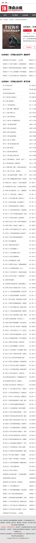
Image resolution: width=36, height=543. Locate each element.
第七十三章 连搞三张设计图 (11, 155)
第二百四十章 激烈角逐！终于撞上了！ (14, 318)
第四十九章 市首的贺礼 (9, 132)
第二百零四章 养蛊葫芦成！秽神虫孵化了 (14, 284)
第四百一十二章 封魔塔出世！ (11, 486)
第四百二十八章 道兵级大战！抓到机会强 (14, 75)
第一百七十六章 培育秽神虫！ (11, 256)
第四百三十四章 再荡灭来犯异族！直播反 (14, 68)
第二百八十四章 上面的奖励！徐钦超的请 (14, 361)
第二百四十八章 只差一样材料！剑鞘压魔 (14, 326)
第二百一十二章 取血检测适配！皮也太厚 (14, 291)
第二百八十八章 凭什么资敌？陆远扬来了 (14, 365)
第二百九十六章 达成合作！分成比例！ (14, 373)
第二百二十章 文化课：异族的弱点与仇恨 (14, 299)
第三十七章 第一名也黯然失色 (11, 120)
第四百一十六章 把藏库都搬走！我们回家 (14, 490)
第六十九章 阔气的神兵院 (10, 151)
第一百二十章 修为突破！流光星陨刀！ (14, 202)
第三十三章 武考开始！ (9, 116)
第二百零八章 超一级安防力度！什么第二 (14, 287)
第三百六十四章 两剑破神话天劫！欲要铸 (14, 439)
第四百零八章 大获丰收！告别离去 (13, 482)
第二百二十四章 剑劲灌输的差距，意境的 (14, 303)
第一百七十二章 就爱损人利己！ (12, 252)
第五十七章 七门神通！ (9, 140)
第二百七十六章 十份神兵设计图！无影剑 (14, 353)
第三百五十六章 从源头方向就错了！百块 (14, 431)
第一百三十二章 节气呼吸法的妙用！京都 (14, 214)
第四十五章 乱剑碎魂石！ (10, 128)
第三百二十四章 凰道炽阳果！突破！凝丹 (14, 400)
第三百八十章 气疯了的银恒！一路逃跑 (14, 455)
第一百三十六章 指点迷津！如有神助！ (14, 217)
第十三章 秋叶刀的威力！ (10, 97)
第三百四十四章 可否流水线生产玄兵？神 (14, 420)
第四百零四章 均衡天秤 (9, 478)
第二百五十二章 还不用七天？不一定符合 (14, 330)
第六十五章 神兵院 (8, 147)
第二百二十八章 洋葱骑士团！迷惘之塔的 (14, 307)
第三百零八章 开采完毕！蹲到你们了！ (14, 385)
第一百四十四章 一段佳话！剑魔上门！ (14, 225)
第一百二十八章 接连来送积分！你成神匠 (14, 210)
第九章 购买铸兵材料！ (9, 93)
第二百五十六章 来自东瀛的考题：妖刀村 (14, 334)
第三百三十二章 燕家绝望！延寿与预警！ (14, 408)
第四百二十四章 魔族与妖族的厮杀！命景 (14, 497)
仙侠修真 (25, 15)
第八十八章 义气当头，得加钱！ (12, 171)
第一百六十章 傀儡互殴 (9, 241)
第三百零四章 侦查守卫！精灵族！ (13, 381)
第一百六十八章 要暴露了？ (11, 249)
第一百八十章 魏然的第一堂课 (11, 260)
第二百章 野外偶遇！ (9, 280)
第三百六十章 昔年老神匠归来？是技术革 (14, 435)
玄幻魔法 (15, 15)
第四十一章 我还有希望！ (10, 124)
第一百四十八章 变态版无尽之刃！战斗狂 (14, 229)
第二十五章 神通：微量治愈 (11, 109)
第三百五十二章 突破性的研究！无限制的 (14, 427)
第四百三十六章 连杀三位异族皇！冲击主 (14, 509)
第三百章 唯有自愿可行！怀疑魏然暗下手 (14, 377)
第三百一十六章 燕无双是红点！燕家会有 (14, 392)
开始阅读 (28, 47)
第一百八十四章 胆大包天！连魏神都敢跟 (14, 264)
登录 (3, 2)
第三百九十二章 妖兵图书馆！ (11, 466)
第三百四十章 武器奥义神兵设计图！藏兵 (14, 416)
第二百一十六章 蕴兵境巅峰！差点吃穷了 (14, 295)
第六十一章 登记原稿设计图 (11, 144)
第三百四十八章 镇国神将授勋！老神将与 (14, 423)
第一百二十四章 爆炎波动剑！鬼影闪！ (14, 206)
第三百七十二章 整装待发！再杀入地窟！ (14, 447)
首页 (5, 15)
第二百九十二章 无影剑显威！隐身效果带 (14, 369)
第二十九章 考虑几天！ (9, 112)
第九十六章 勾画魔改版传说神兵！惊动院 (14, 179)
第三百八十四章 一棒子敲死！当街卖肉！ (14, 458)
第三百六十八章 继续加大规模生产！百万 (14, 443)
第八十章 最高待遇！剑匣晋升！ (12, 163)
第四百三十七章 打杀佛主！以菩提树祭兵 (14, 64)
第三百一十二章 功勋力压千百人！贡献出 (14, 388)
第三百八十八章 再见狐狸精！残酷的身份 (14, 462)
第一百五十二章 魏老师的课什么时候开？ (14, 233)
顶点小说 (17, 538)
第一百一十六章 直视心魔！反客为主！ (14, 198)
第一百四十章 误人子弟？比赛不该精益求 (14, 221)
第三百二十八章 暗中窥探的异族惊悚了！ (14, 404)
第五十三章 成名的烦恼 (9, 136)
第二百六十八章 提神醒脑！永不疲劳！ (14, 346)
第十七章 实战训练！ (9, 101)
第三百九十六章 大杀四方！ (11, 470)
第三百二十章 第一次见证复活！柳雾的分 (14, 396)
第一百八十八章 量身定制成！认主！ (13, 268)
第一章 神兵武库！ (8, 85)
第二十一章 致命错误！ (9, 105)
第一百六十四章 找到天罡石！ (11, 245)
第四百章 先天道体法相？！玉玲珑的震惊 (14, 474)
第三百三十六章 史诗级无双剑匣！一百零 (14, 412)
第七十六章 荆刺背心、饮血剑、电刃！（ (14, 159)
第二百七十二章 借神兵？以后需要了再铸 (14, 350)
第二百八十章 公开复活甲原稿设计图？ (14, 357)
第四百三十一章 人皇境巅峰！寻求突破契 (14, 71)
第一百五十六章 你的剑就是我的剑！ (13, 237)
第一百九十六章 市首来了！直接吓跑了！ (14, 276)
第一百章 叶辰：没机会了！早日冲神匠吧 (14, 182)
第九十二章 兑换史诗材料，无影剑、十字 (14, 175)
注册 (6, 2)
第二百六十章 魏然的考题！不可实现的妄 (14, 338)
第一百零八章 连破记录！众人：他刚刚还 (14, 190)
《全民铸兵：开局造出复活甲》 (8, 527)
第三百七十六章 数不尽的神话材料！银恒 (14, 451)
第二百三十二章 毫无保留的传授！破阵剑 (14, 311)
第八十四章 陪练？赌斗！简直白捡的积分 (14, 167)
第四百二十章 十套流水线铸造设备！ (13, 493)
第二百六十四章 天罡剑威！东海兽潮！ (14, 342)
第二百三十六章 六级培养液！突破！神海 (14, 315)
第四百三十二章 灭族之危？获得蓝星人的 (14, 505)
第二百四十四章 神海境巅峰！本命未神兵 (14, 322)
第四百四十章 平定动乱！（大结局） (13, 60)
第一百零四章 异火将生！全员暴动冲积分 (14, 186)
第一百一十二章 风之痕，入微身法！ (13, 194)
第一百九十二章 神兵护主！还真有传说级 (14, 272)
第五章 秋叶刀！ (7, 89)
